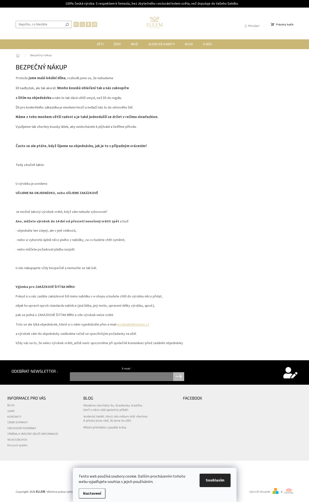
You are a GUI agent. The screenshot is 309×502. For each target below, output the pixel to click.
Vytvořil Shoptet (259, 492)
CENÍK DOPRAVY (17, 422)
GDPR (10, 411)
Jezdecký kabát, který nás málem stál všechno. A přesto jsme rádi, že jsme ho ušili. (115, 418)
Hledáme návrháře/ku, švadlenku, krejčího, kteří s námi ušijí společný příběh (113, 407)
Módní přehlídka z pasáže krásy (105, 427)
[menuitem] (100, 44)
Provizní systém (17, 445)
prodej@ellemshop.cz (133, 324)
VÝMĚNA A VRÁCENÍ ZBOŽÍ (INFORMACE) (32, 434)
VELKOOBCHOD (17, 439)
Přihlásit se (178, 376)
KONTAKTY (14, 417)
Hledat (67, 24)
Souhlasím (215, 480)
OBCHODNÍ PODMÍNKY (21, 428)
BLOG (11, 405)
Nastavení (92, 493)
